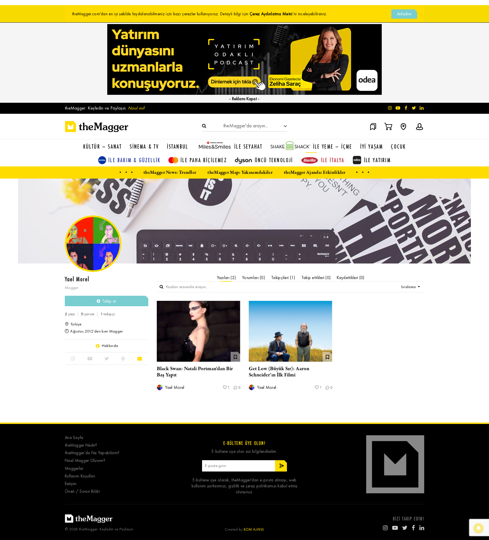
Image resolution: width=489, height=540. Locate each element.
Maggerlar (74, 468)
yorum (87, 314)
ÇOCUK (398, 146)
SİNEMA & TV (144, 146)
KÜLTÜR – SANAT (102, 146)
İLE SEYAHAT (248, 146)
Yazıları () (226, 277)
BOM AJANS (254, 529)
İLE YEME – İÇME (332, 146)
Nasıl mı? (136, 108)
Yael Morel (174, 387)
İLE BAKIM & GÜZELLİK (134, 160)
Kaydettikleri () (350, 277)
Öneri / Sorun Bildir (82, 491)
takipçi (107, 314)
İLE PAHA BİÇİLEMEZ (204, 160)
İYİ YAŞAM (371, 146)
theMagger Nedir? (81, 445)
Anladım (404, 13)
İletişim (70, 483)
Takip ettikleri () (316, 277)
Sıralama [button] (409, 286)
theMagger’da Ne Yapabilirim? (92, 453)
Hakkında (110, 346)
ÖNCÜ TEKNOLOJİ (274, 160)
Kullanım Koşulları (80, 476)
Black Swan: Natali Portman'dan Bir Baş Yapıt (195, 372)
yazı (70, 314)
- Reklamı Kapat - (244, 98)
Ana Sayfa (74, 437)
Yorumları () (253, 277)
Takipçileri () (283, 277)
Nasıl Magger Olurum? (85, 460)
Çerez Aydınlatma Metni (271, 13)
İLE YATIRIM (377, 160)
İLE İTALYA (333, 160)
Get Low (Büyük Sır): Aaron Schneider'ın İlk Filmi (279, 372)
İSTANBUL (177, 146)
